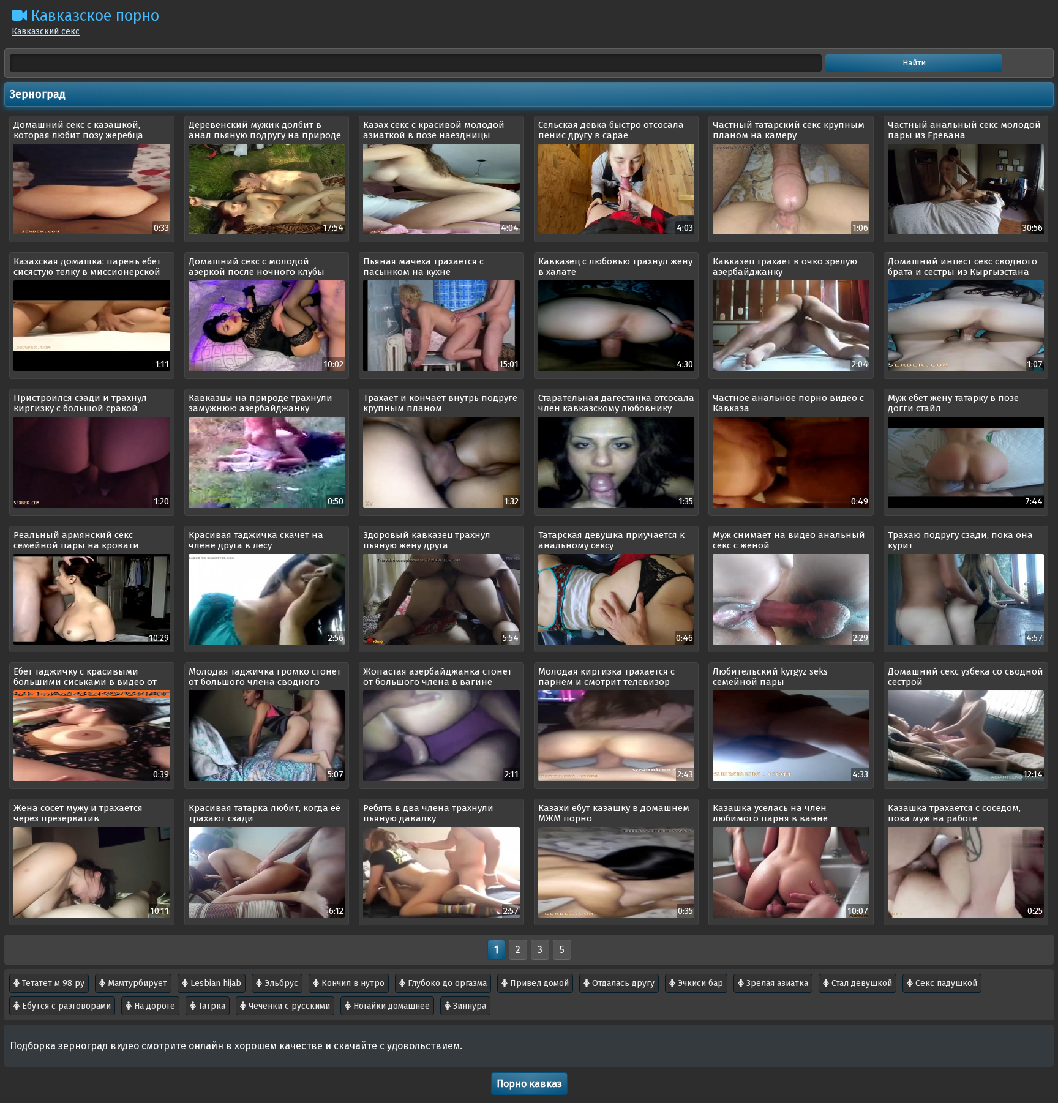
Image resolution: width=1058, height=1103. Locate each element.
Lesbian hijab (214, 983)
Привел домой (538, 983)
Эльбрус (280, 983)
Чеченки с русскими (288, 1006)
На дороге (153, 1006)
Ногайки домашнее (390, 1006)
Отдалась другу (622, 983)
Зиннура (468, 1006)
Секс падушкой (945, 983)
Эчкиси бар (699, 983)
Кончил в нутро (352, 983)
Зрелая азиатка (776, 983)
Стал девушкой (860, 983)
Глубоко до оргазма (446, 983)
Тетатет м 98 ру (52, 983)
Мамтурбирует (136, 983)
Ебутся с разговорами (65, 1006)
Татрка (210, 1006)
